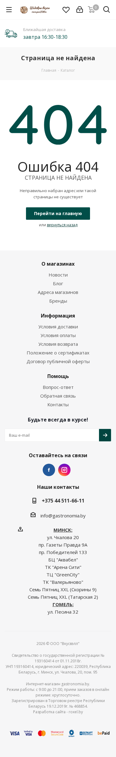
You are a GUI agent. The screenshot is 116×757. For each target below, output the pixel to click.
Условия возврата (58, 344)
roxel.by (76, 711)
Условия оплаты (58, 335)
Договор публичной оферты (58, 361)
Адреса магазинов (58, 292)
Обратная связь (58, 396)
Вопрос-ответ (58, 387)
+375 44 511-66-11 (63, 500)
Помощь (58, 376)
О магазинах (58, 263)
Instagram (64, 470)
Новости (58, 275)
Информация (58, 315)
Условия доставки (58, 326)
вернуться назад (62, 225)
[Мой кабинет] (79, 10)
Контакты (58, 404)
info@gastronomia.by (63, 515)
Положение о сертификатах (58, 352)
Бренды (58, 301)
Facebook (49, 470)
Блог (58, 283)
